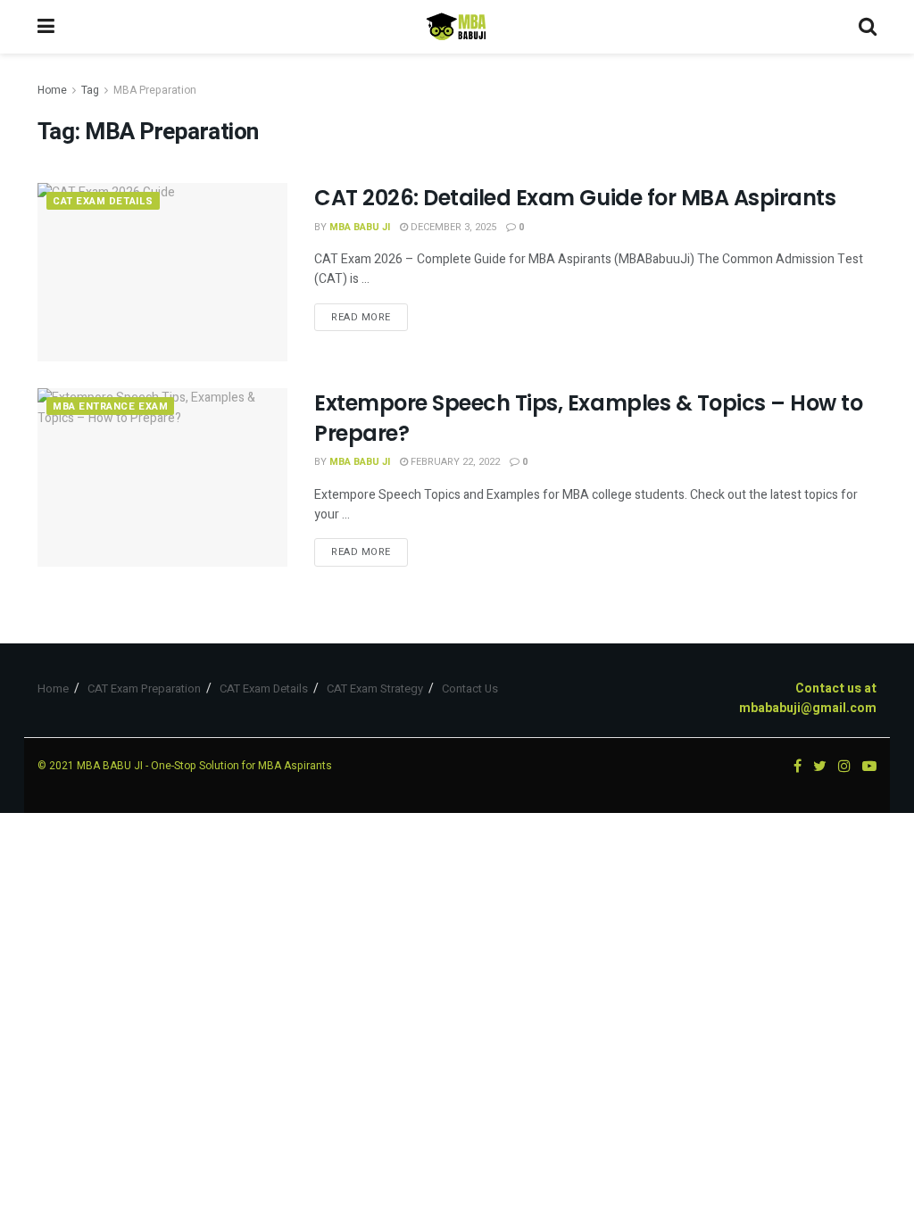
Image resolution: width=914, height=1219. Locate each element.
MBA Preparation (154, 90)
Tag (90, 90)
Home (52, 90)
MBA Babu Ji (359, 227)
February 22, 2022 (454, 461)
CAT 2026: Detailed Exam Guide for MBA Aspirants (574, 197)
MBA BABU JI (110, 766)
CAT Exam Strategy (375, 688)
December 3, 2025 (452, 227)
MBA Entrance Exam (110, 406)
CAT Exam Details (103, 201)
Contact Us (470, 688)
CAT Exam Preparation (144, 688)
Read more (361, 317)
